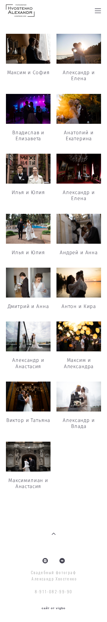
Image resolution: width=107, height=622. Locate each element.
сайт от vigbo (53, 608)
